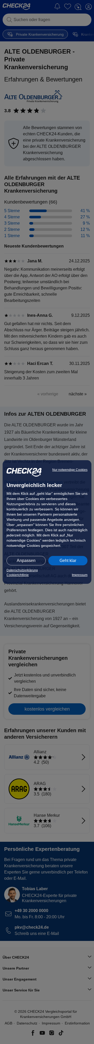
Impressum (79, 575)
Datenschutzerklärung (22, 570)
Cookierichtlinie (18, 575)
